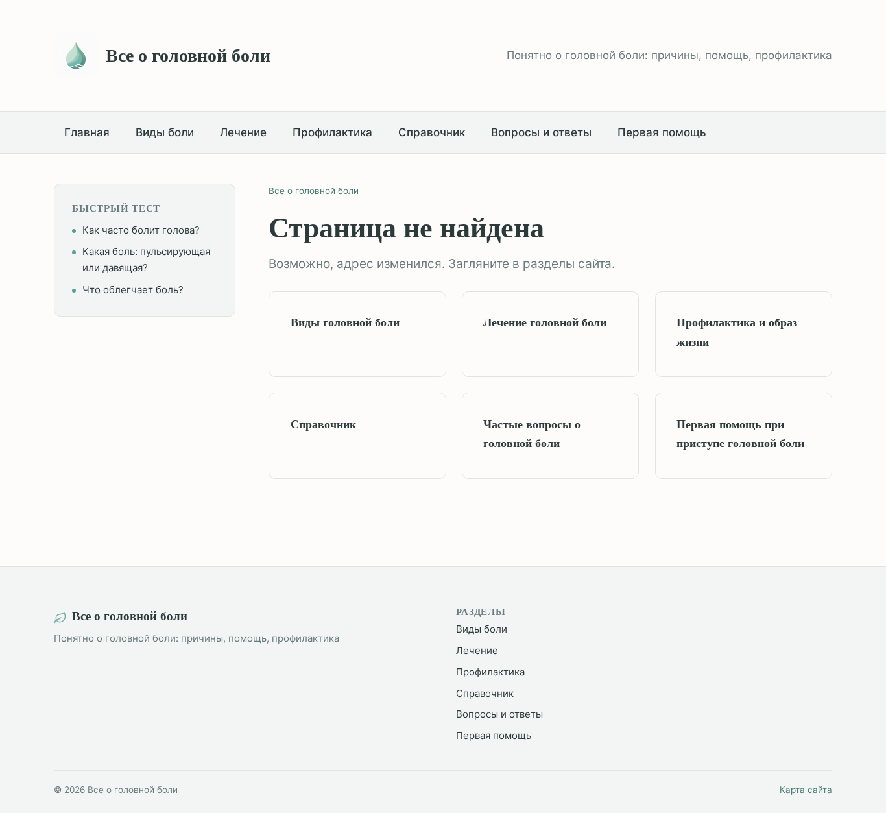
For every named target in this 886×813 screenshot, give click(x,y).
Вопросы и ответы (541, 132)
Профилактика (332, 132)
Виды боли (165, 132)
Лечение (243, 132)
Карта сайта (806, 789)
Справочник (431, 132)
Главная (87, 132)
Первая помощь (661, 132)
